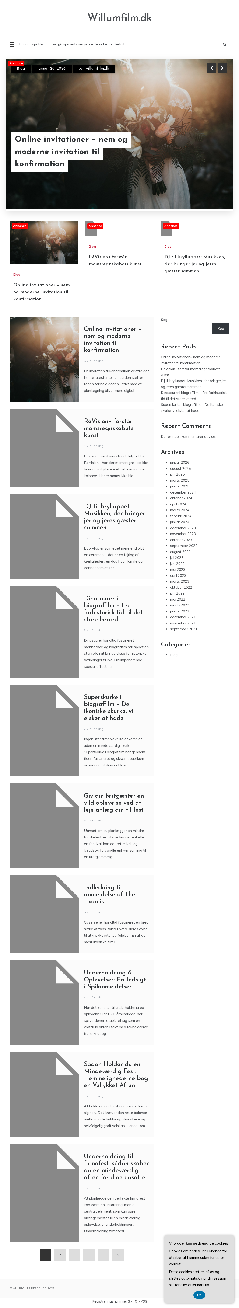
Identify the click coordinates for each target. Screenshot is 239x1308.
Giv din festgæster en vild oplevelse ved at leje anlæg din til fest (114, 780)
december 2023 (183, 505)
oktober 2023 (181, 517)
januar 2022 (179, 588)
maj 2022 (177, 576)
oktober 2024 (181, 475)
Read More (214, 158)
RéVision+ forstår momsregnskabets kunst (62, 158)
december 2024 (183, 469)
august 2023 (180, 529)
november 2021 (183, 600)
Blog (21, 68)
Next (222, 68)
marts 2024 (179, 487)
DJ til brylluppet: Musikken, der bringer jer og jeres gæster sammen (195, 242)
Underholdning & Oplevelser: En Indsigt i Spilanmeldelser (115, 957)
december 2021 (183, 594)
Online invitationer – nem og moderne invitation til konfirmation (41, 269)
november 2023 (183, 511)
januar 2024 (179, 499)
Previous (211, 68)
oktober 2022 (181, 565)
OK (199, 1295)
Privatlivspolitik (31, 44)
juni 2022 (177, 570)
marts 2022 (179, 582)
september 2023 (183, 523)
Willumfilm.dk (119, 18)
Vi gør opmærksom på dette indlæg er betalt (89, 44)
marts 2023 (179, 559)
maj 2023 (177, 547)
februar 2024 (180, 493)
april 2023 (178, 553)
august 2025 (180, 446)
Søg (164, 297)
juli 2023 (176, 535)
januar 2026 (179, 440)
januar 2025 (179, 463)
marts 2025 (179, 458)
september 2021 (183, 606)
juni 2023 (177, 541)
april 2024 (178, 481)
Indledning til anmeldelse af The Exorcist (109, 872)
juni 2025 (177, 451)
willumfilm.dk (98, 68)
